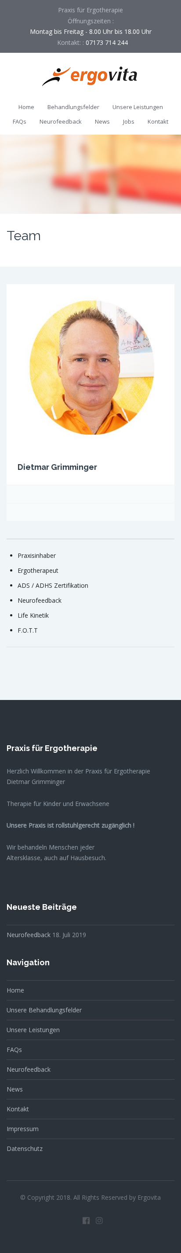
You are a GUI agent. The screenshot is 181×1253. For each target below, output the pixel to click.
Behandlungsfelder (73, 107)
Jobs (128, 121)
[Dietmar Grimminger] (90, 367)
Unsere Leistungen (137, 107)
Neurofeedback (61, 121)
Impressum (23, 1129)
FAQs (19, 121)
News (102, 121)
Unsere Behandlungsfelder (44, 1010)
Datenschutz (25, 1148)
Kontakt (158, 121)
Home (26, 107)
